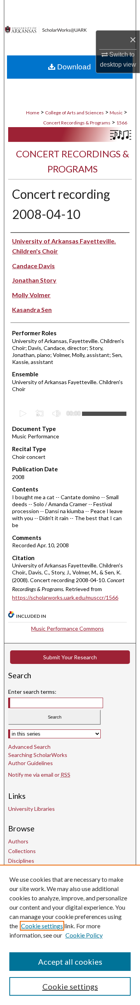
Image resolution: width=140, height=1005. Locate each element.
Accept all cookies (70, 961)
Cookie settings (42, 925)
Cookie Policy (84, 935)
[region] (70, 935)
